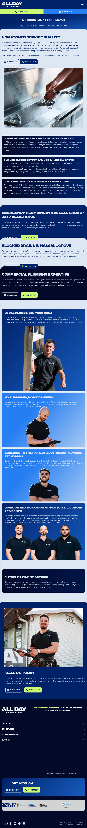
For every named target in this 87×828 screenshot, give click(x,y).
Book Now (67, 12)
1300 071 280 (23, 12)
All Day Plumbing (70, 823)
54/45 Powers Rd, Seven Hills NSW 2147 (62, 773)
